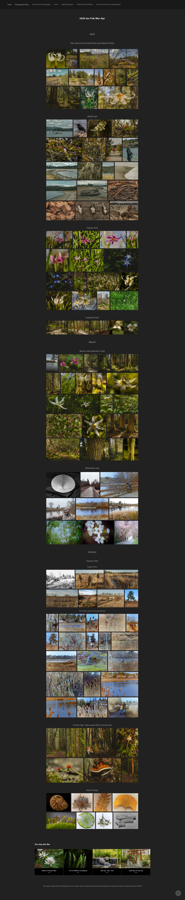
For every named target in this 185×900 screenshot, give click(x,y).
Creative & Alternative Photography (108, 4)
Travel (56, 4)
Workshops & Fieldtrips (85, 4)
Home (9, 4)
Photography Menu (22, 4)
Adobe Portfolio (137, 886)
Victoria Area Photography (41, 4)
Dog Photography (67, 4)
